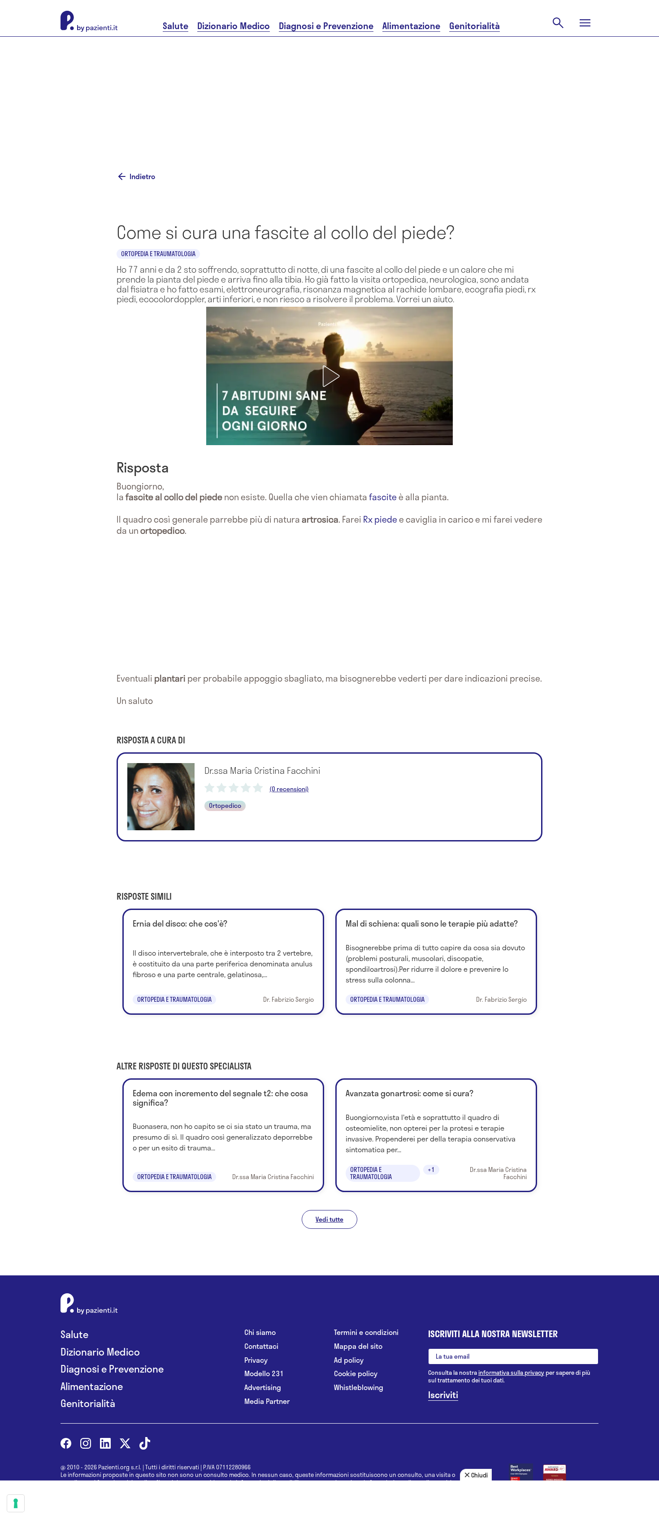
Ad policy (349, 1360)
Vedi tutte (329, 1219)
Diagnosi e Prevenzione (326, 26)
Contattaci (261, 1346)
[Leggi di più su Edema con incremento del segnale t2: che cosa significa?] (223, 1135)
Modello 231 (264, 1373)
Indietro (142, 176)
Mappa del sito (358, 1346)
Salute (175, 26)
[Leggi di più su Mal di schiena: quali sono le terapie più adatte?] (436, 961)
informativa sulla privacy (511, 1372)
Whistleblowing (358, 1387)
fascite (383, 496)
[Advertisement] (419, 93)
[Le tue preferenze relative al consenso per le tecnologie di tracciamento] (15, 1503)
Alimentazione (411, 26)
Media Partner (267, 1401)
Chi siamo (260, 1332)
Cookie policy (355, 1373)
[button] (329, 376)
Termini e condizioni (366, 1332)
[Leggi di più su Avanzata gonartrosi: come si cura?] (436, 1135)
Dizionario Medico (233, 26)
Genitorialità (474, 26)
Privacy (256, 1360)
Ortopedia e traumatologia (158, 253)
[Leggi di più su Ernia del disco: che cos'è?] (223, 961)
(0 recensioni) (289, 789)
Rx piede (380, 519)
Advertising (262, 1387)
